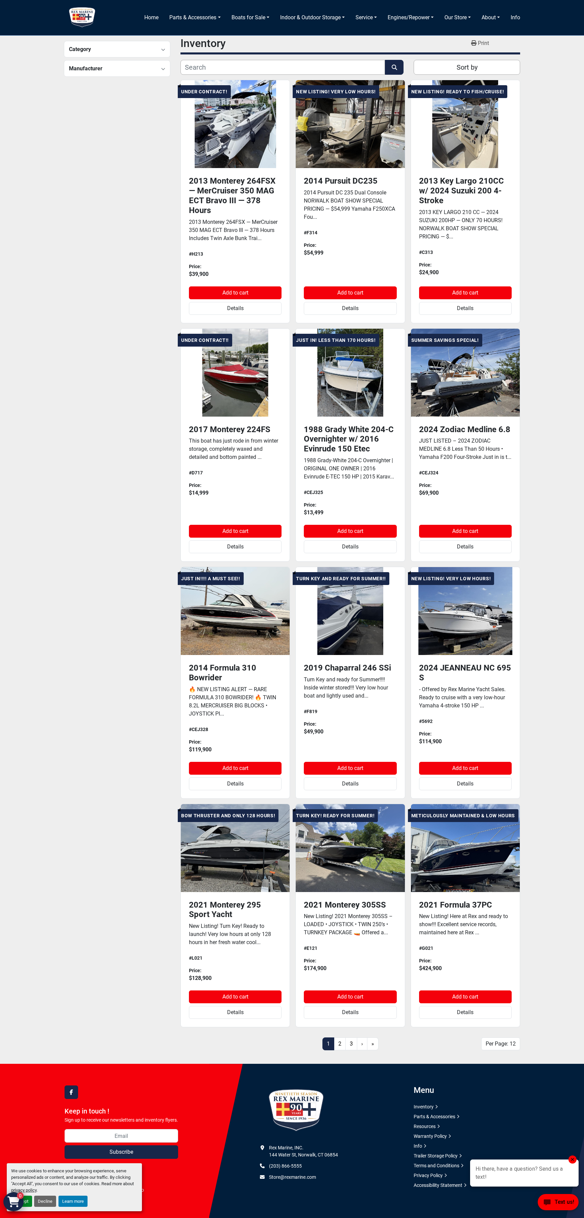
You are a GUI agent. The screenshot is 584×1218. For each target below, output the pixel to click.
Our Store (455, 17)
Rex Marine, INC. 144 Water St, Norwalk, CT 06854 (303, 1151)
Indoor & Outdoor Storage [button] (310, 17)
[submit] (394, 67)
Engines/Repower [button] (409, 17)
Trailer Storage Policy (436, 1155)
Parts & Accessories (192, 17)
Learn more (73, 1201)
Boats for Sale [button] (248, 17)
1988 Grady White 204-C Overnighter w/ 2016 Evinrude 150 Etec (349, 439)
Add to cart (235, 292)
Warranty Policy (430, 1136)
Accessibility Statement (438, 1185)
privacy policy (23, 1190)
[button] (194, 18)
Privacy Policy (428, 1175)
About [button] (489, 17)
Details (235, 308)
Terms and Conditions (436, 1165)
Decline (45, 1201)
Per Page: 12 (501, 1043)
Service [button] (364, 17)
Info (515, 17)
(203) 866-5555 (285, 1166)
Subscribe (121, 1152)
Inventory (424, 1106)
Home (151, 17)
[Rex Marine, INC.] (296, 1110)
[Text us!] (558, 1204)
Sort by (467, 67)
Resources (425, 1126)
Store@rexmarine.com (292, 1177)
